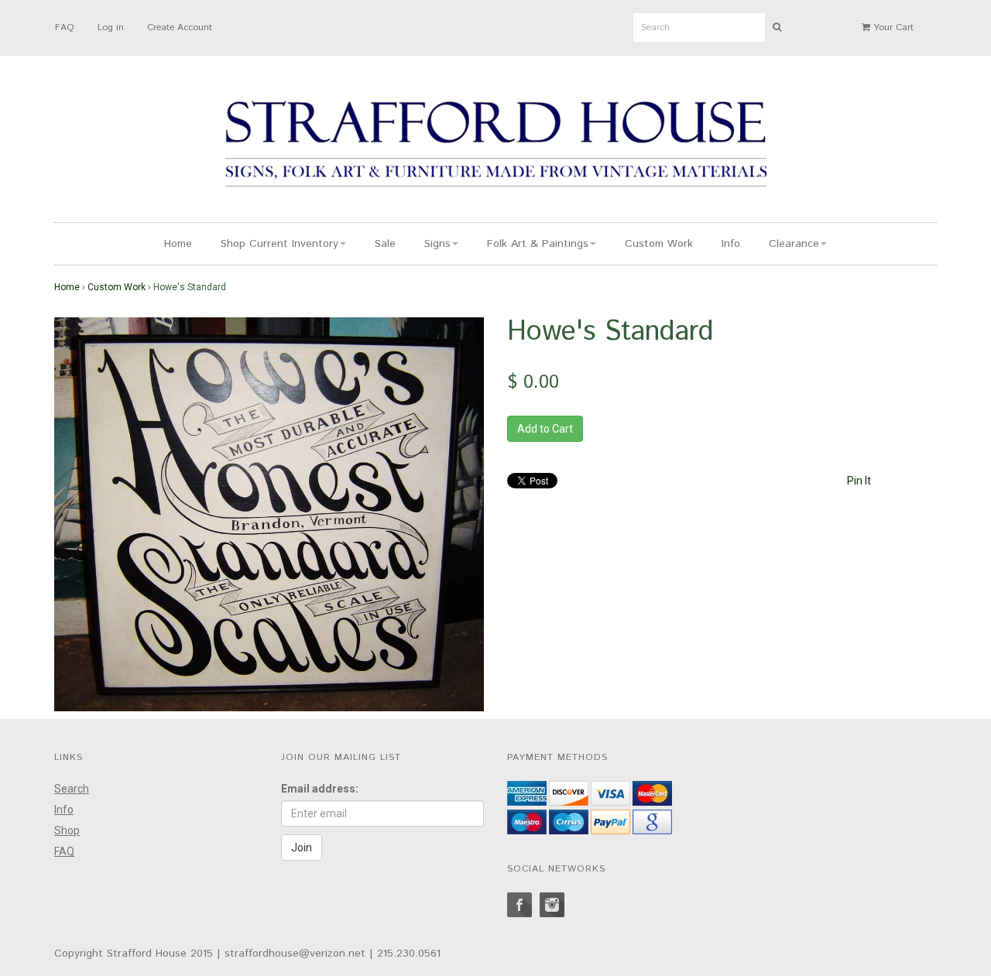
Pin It (859, 480)
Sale (385, 244)
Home (178, 244)
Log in (111, 27)
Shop (67, 830)
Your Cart (892, 27)
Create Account (179, 27)
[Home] (495, 146)
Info (731, 244)
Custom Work (659, 244)
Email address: (319, 789)
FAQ (64, 27)
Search (71, 789)
